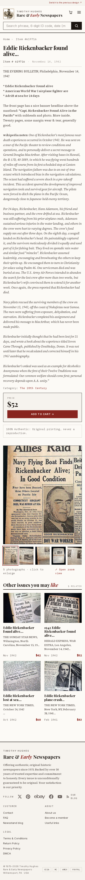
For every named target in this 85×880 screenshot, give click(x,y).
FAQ (5, 817)
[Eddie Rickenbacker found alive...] (10, 556)
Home (6, 39)
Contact (8, 812)
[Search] (76, 26)
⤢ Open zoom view (64, 571)
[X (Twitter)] (20, 796)
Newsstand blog (13, 822)
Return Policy (11, 843)
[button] (42, 495)
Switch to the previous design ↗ (65, 2)
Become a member (56, 817)
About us (50, 812)
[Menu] (79, 12)
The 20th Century (33, 388)
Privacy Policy (11, 848)
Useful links (52, 822)
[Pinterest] (28, 796)
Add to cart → (42, 414)
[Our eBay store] (39, 796)
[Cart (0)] (70, 12)
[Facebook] (51, 796)
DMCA (7, 853)
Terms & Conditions (15, 838)
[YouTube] (59, 796)
